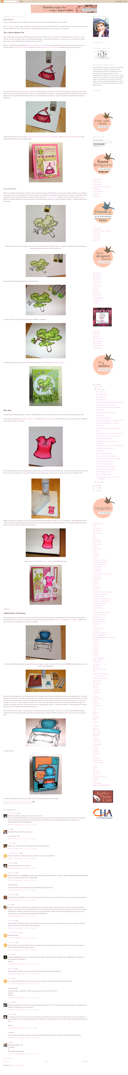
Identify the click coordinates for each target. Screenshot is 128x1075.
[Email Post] (33, 801)
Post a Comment (8, 1058)
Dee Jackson (11, 968)
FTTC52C (95, 644)
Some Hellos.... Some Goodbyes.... (105, 448)
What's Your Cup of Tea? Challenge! (106, 456)
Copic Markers (14, 803)
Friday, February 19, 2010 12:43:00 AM (22, 824)
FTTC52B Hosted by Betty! (103, 472)
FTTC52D (95, 646)
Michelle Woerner (98, 341)
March (98, 387)
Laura (94, 671)
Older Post (85, 1061)
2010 (96, 384)
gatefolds (95, 653)
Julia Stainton (96, 295)
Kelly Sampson (97, 293)
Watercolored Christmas (99, 776)
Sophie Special (97, 733)
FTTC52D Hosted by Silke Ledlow (105, 466)
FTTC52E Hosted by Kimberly (104, 464)
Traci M (10, 1002)
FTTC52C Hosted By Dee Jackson (105, 469)
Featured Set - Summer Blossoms (102, 601)
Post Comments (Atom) (17, 1065)
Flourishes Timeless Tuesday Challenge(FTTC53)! (109, 446)
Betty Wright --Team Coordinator (102, 231)
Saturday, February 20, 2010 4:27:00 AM (23, 964)
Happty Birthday (97, 660)
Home (46, 1061)
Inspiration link (97, 662)
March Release (97, 680)
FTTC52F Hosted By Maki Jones (105, 461)
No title (98, 431)
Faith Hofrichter (97, 300)
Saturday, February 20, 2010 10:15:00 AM (24, 998)
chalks (94, 551)
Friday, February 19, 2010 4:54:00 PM (22, 916)
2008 (96, 488)
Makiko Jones (97, 238)
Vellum (95, 769)
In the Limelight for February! (104, 453)
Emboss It (95, 585)
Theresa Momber (97, 345)
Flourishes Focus (26, 803)
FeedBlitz (102, 146)
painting (95, 701)
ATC (94, 535)
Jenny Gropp (96, 334)
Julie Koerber (11, 873)
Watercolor (96, 774)
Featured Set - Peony (98, 596)
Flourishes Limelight (98, 619)
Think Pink (96, 758)
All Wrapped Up (97, 530)
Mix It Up (95, 687)
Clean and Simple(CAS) (99, 564)
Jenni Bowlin (96, 665)
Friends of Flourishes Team (100, 633)
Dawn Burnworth (97, 184)
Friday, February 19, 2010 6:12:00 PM (22, 928)
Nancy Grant (96, 284)
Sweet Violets (96, 753)
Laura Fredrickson (98, 191)
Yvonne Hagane (97, 348)
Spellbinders (96, 735)
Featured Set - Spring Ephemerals (102, 599)
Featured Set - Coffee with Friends (102, 592)
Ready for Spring (100, 410)
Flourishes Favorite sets (99, 614)
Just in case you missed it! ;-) (104, 418)
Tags (94, 756)
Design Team (96, 576)
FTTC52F (95, 651)
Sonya (9, 904)
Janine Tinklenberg (98, 298)
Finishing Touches (98, 608)
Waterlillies (96, 778)
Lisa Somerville (97, 286)
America (10, 954)
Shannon (10, 1014)
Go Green (95, 655)
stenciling (95, 749)
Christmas (95, 555)
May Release (96, 685)
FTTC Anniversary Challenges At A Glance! (108, 459)
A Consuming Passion (14, 853)
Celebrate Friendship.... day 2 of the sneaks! (108, 436)
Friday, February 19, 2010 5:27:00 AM (22, 848)
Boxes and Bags (97, 544)
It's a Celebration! (101, 397)
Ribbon (95, 719)
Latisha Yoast (96, 189)
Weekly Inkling (97, 783)
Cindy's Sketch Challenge (100, 562)
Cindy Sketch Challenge (99, 560)
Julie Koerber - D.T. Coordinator (101, 187)
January (99, 482)
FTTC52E (95, 649)
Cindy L (95, 558)
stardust (95, 746)
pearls (94, 708)
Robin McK (11, 863)
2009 (96, 485)
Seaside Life (96, 726)
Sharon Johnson (97, 277)
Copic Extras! (100, 415)
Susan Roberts (97, 275)
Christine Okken (97, 180)
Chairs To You (97, 549)
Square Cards (96, 740)
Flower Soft (96, 624)
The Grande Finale (101, 392)
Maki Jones (96, 336)
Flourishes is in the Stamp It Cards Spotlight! (108, 407)
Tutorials (95, 767)
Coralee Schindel (12, 813)
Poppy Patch (96, 712)
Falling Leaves (97, 587)
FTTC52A (95, 640)
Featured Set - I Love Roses (100, 594)
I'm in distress (100, 425)
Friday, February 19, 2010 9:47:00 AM (22, 890)
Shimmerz (95, 728)
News (94, 694)
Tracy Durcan (96, 273)
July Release (96, 667)
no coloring (96, 696)
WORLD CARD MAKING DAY (101, 785)
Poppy (94, 710)
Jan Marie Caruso (97, 42)
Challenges (96, 553)
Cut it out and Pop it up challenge (102, 574)
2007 (96, 490)
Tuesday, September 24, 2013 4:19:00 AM (23, 1054)
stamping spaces (97, 744)
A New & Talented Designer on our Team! (107, 423)
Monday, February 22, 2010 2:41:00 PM (22, 1028)
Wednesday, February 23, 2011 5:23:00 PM (24, 1038)
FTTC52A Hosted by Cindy (103, 474)
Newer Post (7, 1061)
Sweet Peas (96, 751)
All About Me (96, 528)
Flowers (95, 626)
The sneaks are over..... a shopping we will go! (108, 428)
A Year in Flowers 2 (98, 524)
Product (95, 715)
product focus (96, 717)
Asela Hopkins (97, 332)
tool (94, 765)
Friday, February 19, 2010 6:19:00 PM (22, 938)
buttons (95, 546)
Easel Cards (96, 583)
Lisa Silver (96, 289)
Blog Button (96, 539)
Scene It (95, 721)
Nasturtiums (96, 692)
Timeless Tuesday (98, 762)
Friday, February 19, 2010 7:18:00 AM (22, 868)
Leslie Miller (11, 920)
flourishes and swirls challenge (101, 612)
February (99, 389)
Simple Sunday (100, 451)
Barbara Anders (97, 229)
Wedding (95, 781)
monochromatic (97, 690)
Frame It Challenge (98, 628)
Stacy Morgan (12, 894)
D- (8, 1042)
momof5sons (11, 942)
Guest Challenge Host (99, 658)
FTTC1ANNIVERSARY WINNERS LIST (104, 637)
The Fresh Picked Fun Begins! (104, 438)
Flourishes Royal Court (99, 621)
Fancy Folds (96, 589)
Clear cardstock (97, 567)
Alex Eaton (96, 302)
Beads (94, 537)
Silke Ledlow (96, 240)
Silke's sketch (96, 731)
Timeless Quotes (97, 760)
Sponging (95, 737)
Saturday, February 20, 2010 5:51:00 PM (23, 1010)
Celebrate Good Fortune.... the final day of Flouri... (109, 433)
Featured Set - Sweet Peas (100, 603)
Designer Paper (97, 578)
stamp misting (97, 742)
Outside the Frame (98, 699)
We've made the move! (102, 399)
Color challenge (97, 569)
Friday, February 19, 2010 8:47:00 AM (22, 880)
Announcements (97, 533)
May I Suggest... (97, 683)
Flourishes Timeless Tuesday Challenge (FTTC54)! (110, 420)
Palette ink (96, 703)
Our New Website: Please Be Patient (106, 405)
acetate (95, 526)
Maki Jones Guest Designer (100, 678)
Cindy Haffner (97, 233)
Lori (9, 829)
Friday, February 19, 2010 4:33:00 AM (22, 838)
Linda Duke (96, 291)
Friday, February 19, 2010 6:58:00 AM (22, 858)
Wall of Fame (96, 771)
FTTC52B (95, 642)
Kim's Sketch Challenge (99, 669)
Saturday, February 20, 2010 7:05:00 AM (23, 974)
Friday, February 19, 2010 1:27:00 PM (22, 900)
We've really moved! (101, 394)
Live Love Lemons (98, 676)
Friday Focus (96, 630)
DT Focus (95, 580)
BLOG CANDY (97, 542)
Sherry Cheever (97, 343)
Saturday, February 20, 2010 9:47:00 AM (23, 984)
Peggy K (10, 843)
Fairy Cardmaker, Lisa (14, 932)
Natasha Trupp (97, 282)
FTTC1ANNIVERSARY (99, 635)
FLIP (94, 610)
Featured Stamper (97, 605)
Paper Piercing (97, 705)
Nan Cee (10, 978)
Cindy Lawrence (97, 182)
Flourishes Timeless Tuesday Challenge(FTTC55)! (109, 402)
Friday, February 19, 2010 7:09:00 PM (22, 950)
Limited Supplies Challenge (100, 674)
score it (95, 724)
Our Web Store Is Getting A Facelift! (106, 412)
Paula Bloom (96, 279)
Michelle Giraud (97, 339)
